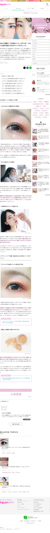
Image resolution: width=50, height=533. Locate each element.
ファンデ (46, 115)
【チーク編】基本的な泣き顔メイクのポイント (12, 86)
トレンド (6, 62)
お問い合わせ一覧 (9, 529)
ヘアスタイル (37, 110)
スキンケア (34, 41)
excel (28, 491)
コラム (33, 56)
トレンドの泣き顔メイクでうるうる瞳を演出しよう (13, 93)
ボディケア (34, 48)
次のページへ (16, 390)
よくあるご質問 (36, 505)
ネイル (33, 53)
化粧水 (46, 112)
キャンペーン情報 (30, 8)
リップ (47, 108)
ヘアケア (34, 51)
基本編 (47, 103)
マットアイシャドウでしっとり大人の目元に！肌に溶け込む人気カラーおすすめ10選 (16, 322)
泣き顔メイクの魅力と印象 (8, 76)
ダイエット (35, 115)
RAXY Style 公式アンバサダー (6, 472)
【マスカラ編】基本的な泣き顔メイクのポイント (12, 83)
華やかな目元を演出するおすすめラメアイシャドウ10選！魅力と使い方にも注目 (16, 378)
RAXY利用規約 (36, 509)
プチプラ (20, 491)
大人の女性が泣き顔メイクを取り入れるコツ (11, 90)
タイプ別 (44, 117)
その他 (33, 59)
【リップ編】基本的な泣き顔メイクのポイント (12, 88)
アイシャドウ (18, 472)
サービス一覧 (2, 529)
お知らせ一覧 (36, 502)
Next (29, 396)
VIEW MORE (47, 94)
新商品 (24, 491)
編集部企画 (46, 101)
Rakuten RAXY (5, 5)
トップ (6, 8)
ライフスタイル (38, 117)
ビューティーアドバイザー (22, 509)
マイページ (19, 505)
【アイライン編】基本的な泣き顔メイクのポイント (13, 81)
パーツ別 (41, 112)
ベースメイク (34, 43)
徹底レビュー (4, 491)
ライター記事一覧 (27, 419)
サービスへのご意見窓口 (38, 507)
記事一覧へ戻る (16, 424)
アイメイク (4, 61)
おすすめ (40, 101)
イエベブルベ (44, 110)
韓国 (13, 472)
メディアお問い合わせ (37, 504)
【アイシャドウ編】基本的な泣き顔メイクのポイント (13, 78)
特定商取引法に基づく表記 (38, 511)
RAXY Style (18, 8)
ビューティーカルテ (20, 507)
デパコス (41, 115)
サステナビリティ (17, 529)
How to (2, 62)
